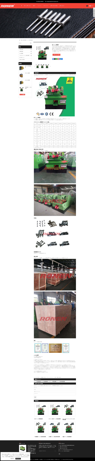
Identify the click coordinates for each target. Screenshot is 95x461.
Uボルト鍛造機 (27, 80)
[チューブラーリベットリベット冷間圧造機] (69, 410)
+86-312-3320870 (40, 1)
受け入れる (18, 458)
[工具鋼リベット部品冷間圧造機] (55, 428)
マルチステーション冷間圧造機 (24, 55)
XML (68, 459)
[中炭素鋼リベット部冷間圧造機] (41, 428)
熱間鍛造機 (21, 51)
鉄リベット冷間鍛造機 (39, 418)
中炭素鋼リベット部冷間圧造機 (40, 436)
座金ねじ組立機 (22, 59)
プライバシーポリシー (25, 456)
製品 (34, 5)
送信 (35, 397)
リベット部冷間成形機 (61, 381)
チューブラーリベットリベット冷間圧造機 (69, 419)
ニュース (39, 5)
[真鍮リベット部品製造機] (69, 428)
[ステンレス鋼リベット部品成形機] (55, 410)
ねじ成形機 (21, 53)
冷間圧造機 (21, 49)
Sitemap (64, 459)
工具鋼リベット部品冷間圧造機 (54, 436)
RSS (66, 459)
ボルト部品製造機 (44, 381)
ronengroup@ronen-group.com (52, 1)
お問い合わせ (61, 5)
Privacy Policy (71, 459)
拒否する (12, 458)
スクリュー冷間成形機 (52, 381)
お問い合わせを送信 (53, 5)
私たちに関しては (27, 5)
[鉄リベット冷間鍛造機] (41, 410)
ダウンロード (46, 5)
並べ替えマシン (22, 57)
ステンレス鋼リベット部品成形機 (54, 418)
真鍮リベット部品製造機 (67, 436)
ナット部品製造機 (37, 381)
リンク (62, 459)
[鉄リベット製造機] (37, 66)
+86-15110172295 (64, 448)
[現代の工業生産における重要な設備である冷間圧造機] (23, 448)
